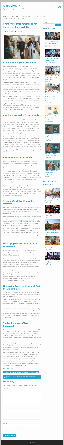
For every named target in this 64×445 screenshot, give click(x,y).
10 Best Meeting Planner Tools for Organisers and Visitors (52, 118)
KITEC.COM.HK (11, 5)
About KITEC (6, 16)
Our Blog (21, 19)
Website (5, 423)
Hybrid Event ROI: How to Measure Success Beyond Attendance (52, 43)
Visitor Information (10, 19)
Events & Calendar (41, 16)
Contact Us (32, 442)
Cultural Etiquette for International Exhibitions (51, 173)
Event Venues (16, 16)
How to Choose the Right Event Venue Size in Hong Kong (52, 77)
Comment (6, 388)
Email (5, 416)
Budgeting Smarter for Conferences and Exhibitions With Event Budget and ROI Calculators (52, 97)
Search (45, 22)
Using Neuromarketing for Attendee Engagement (52, 137)
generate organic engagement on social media (22, 220)
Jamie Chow (19, 31)
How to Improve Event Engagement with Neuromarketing (52, 60)
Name (5, 409)
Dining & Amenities (27, 16)
